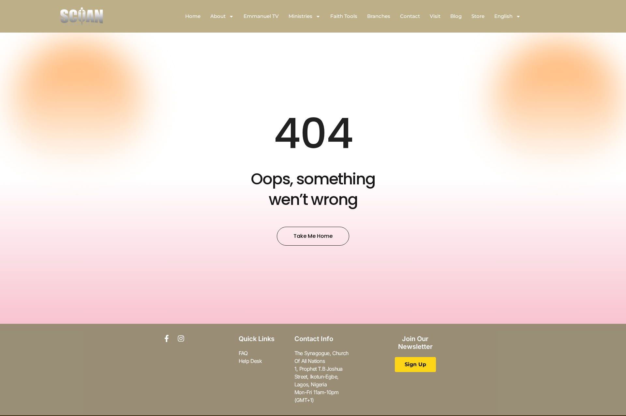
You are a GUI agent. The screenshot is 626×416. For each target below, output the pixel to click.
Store (477, 16)
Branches (378, 16)
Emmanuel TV (261, 16)
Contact (410, 16)
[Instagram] (181, 338)
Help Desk (250, 361)
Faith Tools (343, 16)
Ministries (300, 16)
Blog (456, 16)
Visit (435, 16)
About (218, 16)
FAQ (243, 353)
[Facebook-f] (166, 338)
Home (193, 16)
